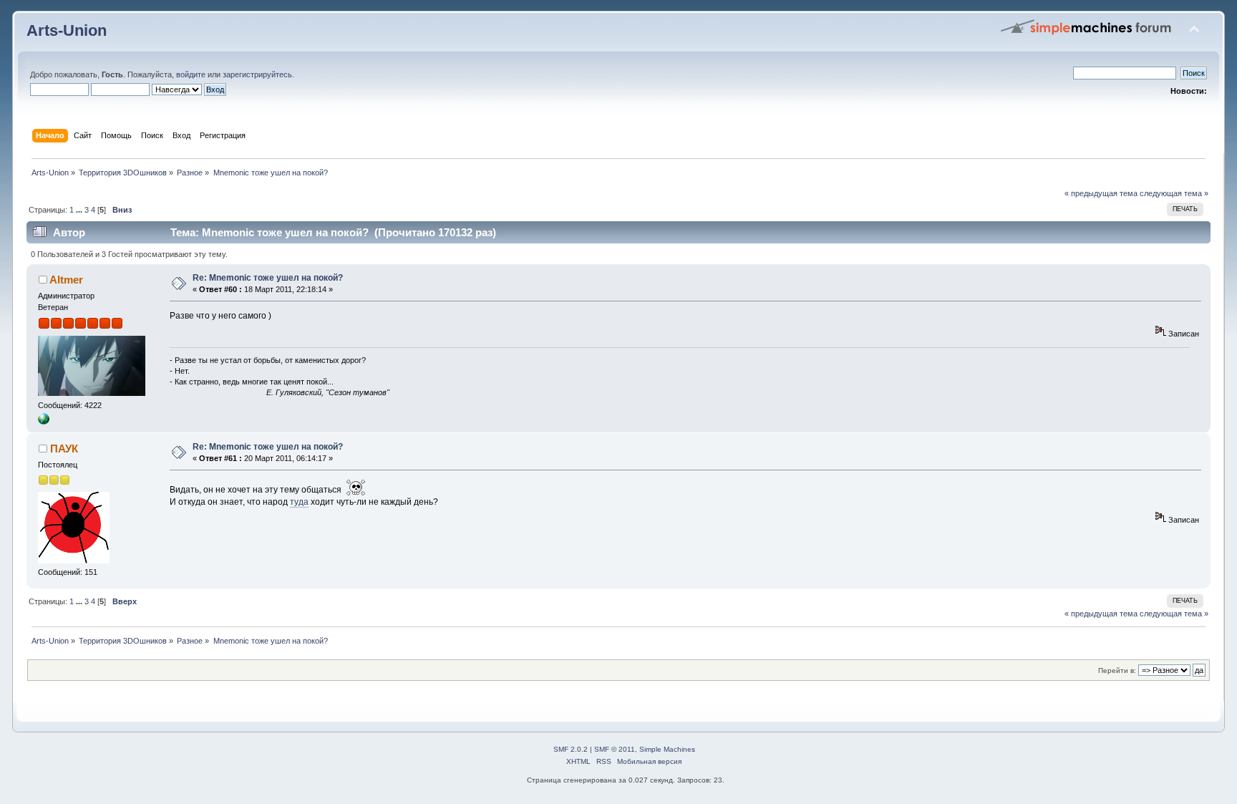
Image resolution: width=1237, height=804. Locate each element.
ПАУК (64, 448)
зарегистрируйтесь (257, 74)
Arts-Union (66, 30)
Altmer (66, 279)
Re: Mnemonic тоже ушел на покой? (268, 278)
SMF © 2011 (614, 749)
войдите (190, 74)
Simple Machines (667, 749)
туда (299, 502)
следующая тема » (1174, 193)
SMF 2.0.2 (570, 749)
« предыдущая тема (1100, 193)
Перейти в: (1117, 670)
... (80, 209)
